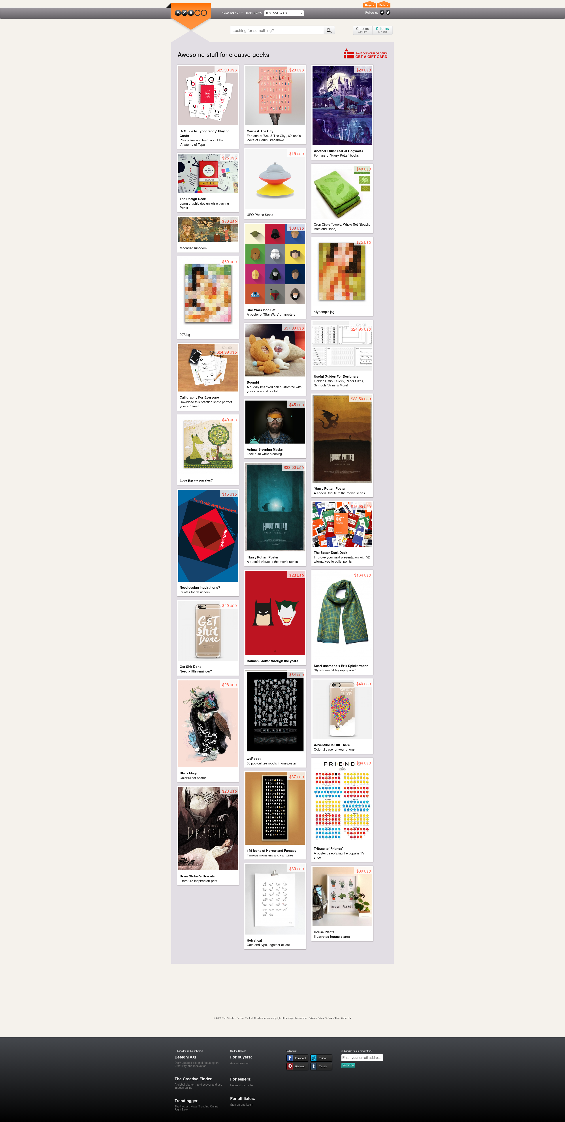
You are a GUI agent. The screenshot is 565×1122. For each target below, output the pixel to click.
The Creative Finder (193, 1079)
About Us (346, 1018)
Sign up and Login (241, 1104)
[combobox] (284, 13)
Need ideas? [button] (231, 13)
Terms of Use (332, 1018)
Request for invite (241, 1085)
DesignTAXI (185, 1057)
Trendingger (186, 1100)
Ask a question (239, 1063)
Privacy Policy (316, 1018)
